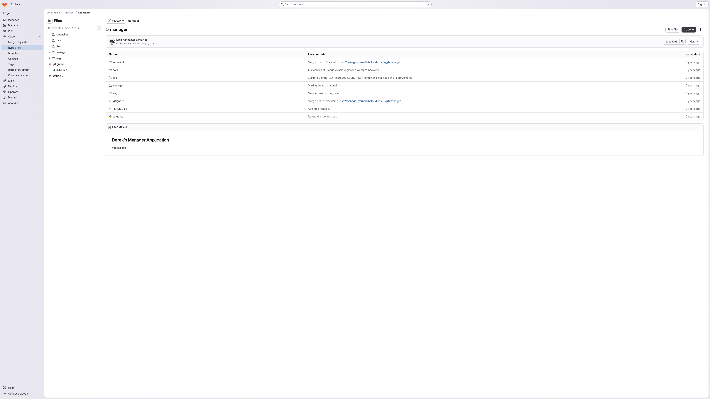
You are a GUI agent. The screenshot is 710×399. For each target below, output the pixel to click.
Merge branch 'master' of (354, 62)
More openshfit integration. (324, 93)
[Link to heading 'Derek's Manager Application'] (171, 140)
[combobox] (74, 28)
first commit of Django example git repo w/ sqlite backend (343, 69)
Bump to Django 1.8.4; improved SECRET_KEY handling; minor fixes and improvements (360, 77)
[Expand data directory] (49, 40)
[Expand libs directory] (49, 46)
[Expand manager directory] (49, 52)
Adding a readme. (319, 108)
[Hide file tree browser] (50, 21)
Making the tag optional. (132, 39)
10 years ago (692, 62)
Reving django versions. (322, 116)
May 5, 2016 (148, 43)
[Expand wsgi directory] (49, 58)
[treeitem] (74, 34)
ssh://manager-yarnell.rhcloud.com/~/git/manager (370, 62)
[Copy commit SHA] (683, 42)
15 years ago (692, 69)
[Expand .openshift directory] (49, 34)
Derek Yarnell (123, 43)
